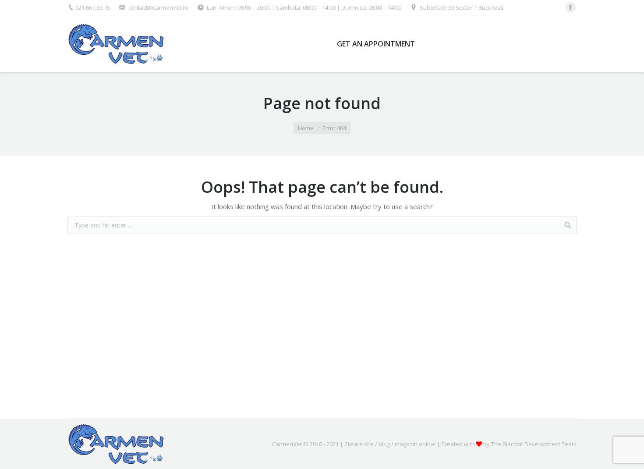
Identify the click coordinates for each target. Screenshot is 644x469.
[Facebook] (570, 7)
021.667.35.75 (92, 7)
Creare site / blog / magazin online (389, 444)
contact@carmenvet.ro (158, 7)
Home (306, 128)
